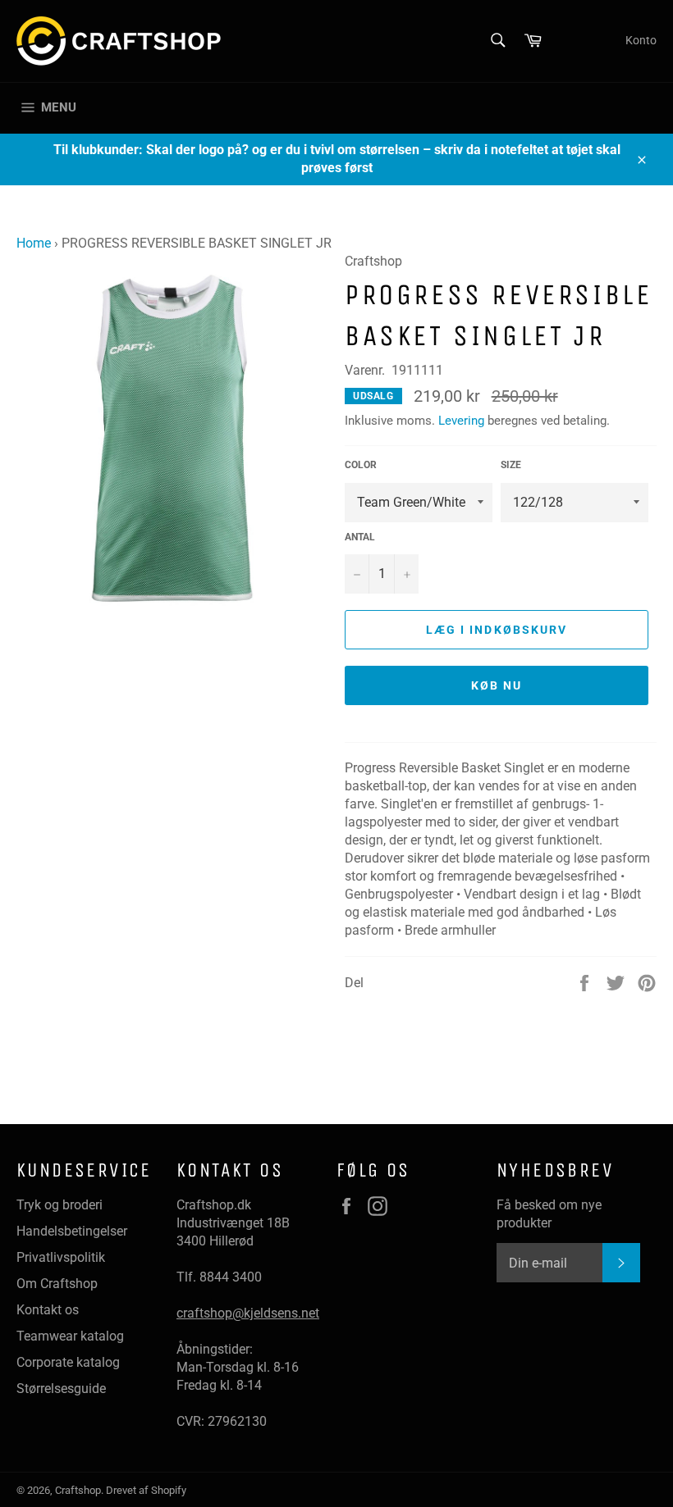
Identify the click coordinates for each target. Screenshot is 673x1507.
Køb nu (497, 685)
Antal (360, 537)
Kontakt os (47, 1310)
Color (361, 465)
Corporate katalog (68, 1362)
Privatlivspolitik (60, 1257)
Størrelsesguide (61, 1388)
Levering (461, 420)
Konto (641, 40)
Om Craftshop (57, 1283)
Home (33, 243)
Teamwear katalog (70, 1336)
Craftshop (78, 1490)
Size (511, 465)
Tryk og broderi (59, 1205)
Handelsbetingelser (71, 1231)
